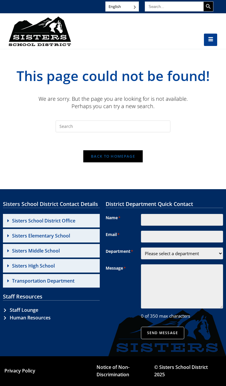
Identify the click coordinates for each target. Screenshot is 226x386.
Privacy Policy (19, 370)
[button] (51, 220)
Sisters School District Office (43, 220)
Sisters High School (33, 266)
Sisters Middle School (36, 251)
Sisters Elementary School (41, 235)
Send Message (162, 332)
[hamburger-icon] (210, 40)
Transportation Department (43, 281)
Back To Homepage (113, 156)
